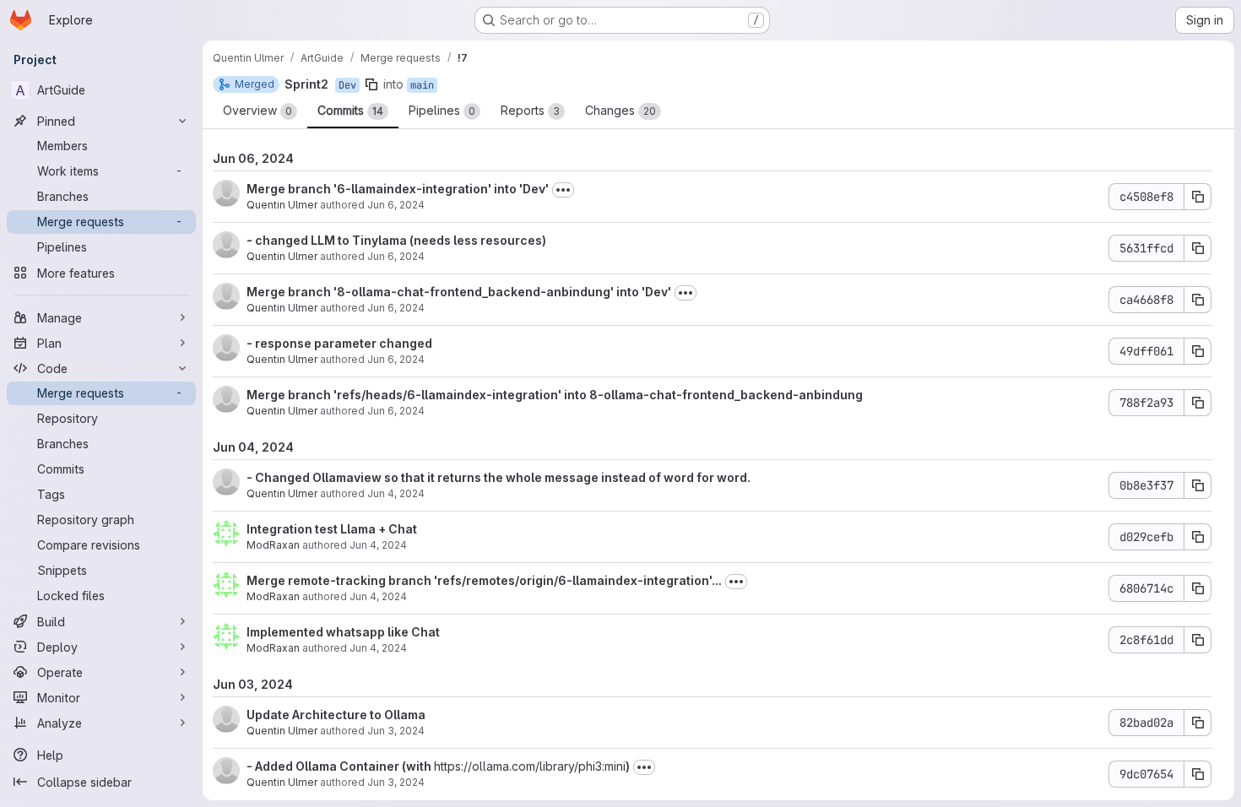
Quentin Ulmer (282, 204)
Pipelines (442, 110)
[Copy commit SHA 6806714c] (1197, 588)
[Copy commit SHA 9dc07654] (1197, 774)
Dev (347, 85)
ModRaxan (273, 545)
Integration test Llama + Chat (332, 529)
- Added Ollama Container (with (340, 766)
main (422, 85)
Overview (257, 110)
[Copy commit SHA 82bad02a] (1197, 722)
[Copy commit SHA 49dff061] (1197, 351)
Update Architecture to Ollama (336, 714)
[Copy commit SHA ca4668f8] (1197, 299)
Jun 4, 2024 (396, 493)
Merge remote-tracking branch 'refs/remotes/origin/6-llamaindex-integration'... (484, 580)
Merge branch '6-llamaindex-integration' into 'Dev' (398, 188)
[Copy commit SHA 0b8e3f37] (1197, 485)
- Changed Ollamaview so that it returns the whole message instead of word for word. (499, 477)
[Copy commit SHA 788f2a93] (1197, 402)
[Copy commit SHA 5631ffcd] (1197, 248)
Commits (350, 110)
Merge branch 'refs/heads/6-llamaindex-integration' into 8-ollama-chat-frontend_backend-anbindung (555, 394)
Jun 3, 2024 (396, 730)
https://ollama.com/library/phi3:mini (530, 766)
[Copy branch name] (371, 84)
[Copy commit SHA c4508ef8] (1197, 196)
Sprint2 (306, 84)
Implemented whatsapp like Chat (343, 632)
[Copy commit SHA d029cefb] (1197, 536)
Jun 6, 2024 (396, 204)
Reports (530, 110)
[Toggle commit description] (563, 190)
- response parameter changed (339, 343)
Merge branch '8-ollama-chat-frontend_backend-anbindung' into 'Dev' (459, 291)
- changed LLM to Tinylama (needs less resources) (396, 240)
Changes (620, 110)
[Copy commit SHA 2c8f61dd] (1197, 639)
